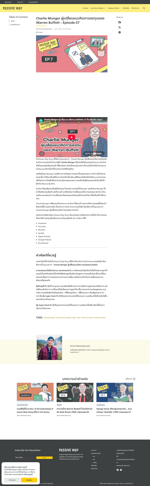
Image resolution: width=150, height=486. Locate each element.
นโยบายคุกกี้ (28, 474)
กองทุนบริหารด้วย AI (123, 465)
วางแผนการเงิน (113, 8)
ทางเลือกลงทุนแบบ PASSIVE (125, 450)
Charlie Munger (50, 318)
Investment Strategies (64, 318)
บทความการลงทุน (97, 8)
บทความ (93, 450)
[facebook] (117, 470)
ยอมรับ (29, 480)
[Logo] (12, 8)
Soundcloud (43, 242)
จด (94, 456)
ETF (117, 456)
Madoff (59, 405)
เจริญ (95, 462)
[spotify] (121, 470)
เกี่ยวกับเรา (135, 8)
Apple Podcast (44, 236)
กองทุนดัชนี (120, 453)
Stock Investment (88, 318)
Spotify (41, 233)
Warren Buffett (100, 318)
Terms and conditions (106, 483)
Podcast (40, 32)
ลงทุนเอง (20, 2)
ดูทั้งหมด (129, 379)
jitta (74, 318)
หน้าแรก (85, 8)
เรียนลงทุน (8, 2)
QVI (79, 318)
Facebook (42, 223)
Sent (44, 457)
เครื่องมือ (126, 8)
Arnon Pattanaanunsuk (80, 346)
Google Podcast (44, 239)
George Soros (101, 405)
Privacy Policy (119, 483)
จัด (94, 459)
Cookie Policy (128, 483)
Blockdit (41, 229)
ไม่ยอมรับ (12, 480)
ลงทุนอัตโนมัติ (33, 2)
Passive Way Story (22, 405)
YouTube (42, 226)
